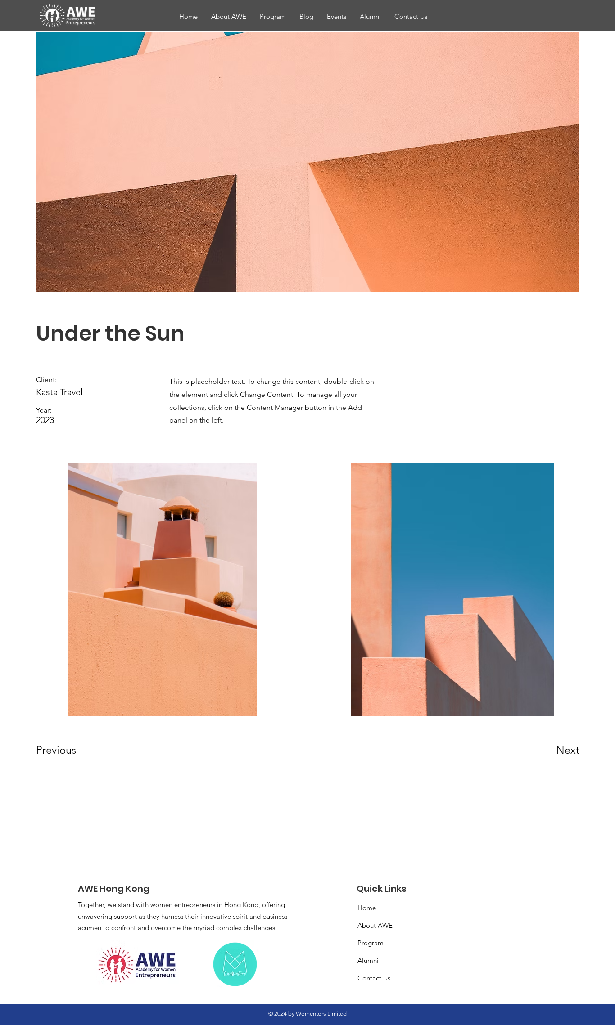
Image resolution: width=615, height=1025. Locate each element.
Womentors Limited (321, 1013)
